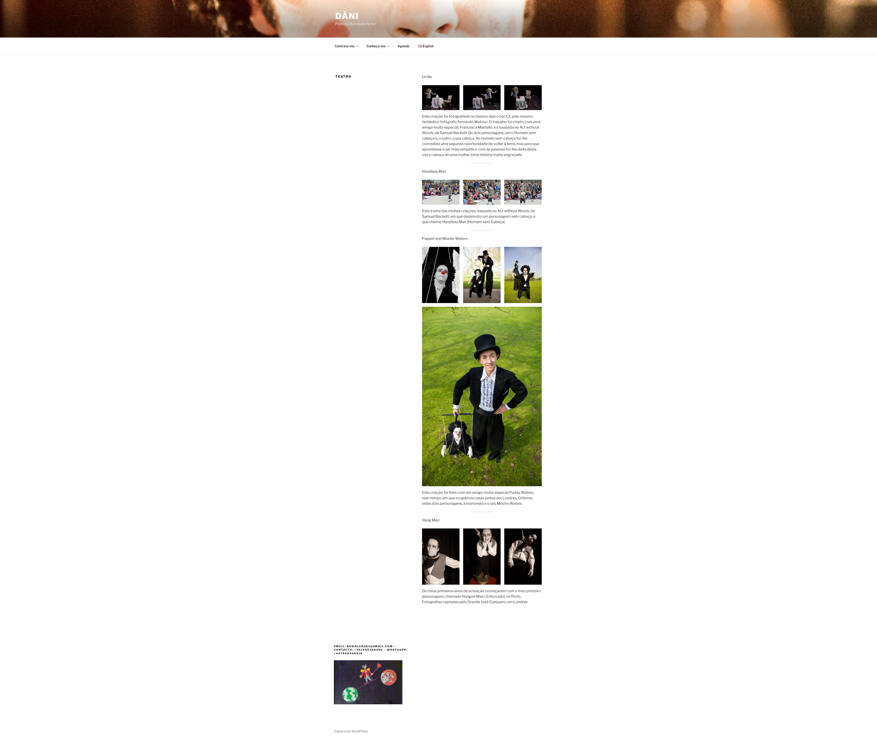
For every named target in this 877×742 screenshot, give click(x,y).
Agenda (403, 46)
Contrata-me (344, 46)
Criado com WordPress (351, 731)
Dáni (347, 16)
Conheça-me (376, 46)
